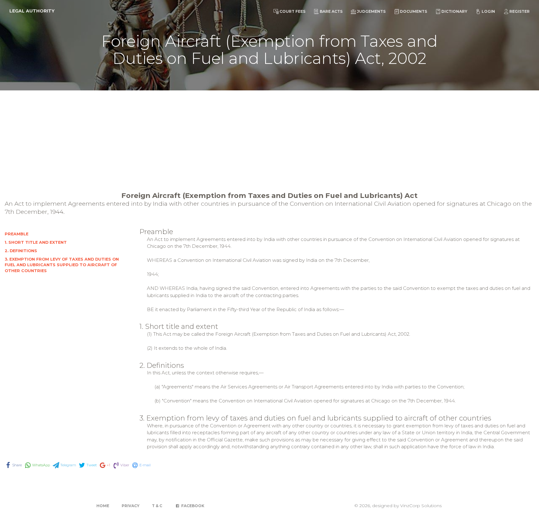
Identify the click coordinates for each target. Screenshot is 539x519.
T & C (157, 505)
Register (519, 11)
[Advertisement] (269, 137)
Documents (413, 11)
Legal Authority (32, 11)
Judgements (371, 11)
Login (488, 11)
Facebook (192, 505)
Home (102, 505)
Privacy (130, 505)
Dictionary (454, 11)
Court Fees (292, 11)
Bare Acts (331, 11)
